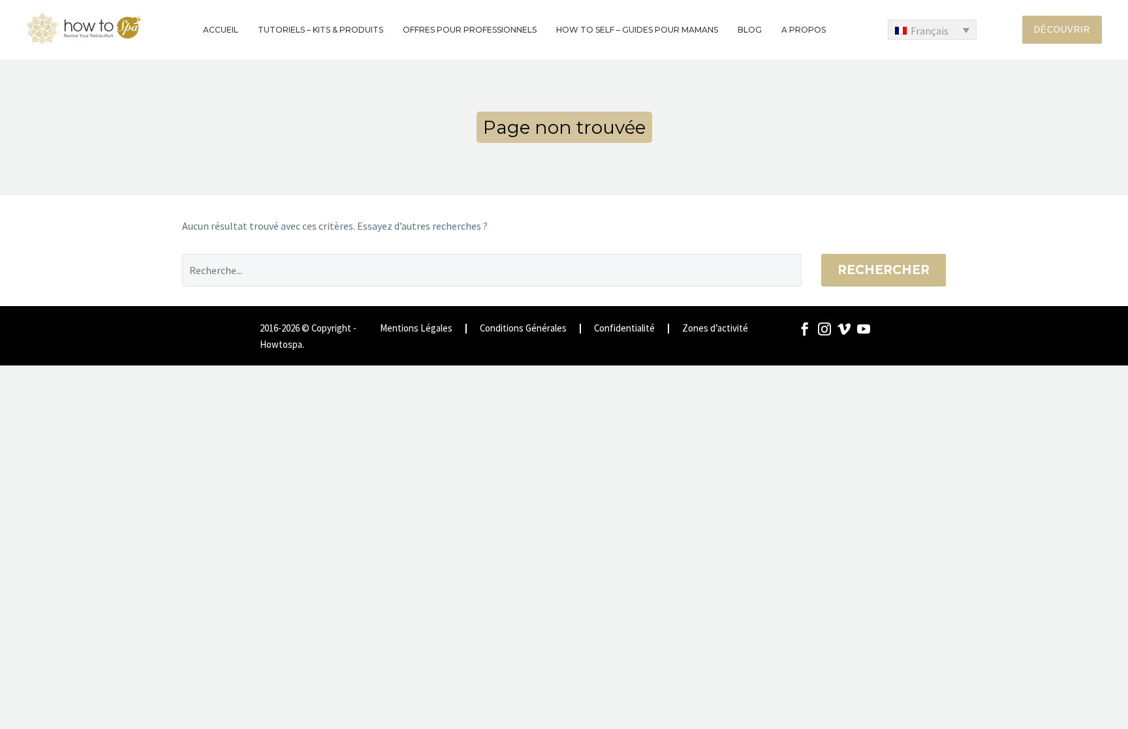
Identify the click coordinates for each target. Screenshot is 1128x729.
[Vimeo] (844, 328)
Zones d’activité (715, 328)
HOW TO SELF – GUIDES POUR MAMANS (637, 30)
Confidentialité (624, 328)
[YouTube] (863, 328)
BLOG (750, 30)
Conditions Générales (523, 328)
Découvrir (1062, 30)
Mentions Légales (416, 328)
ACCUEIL (220, 30)
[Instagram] (824, 328)
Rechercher (884, 269)
